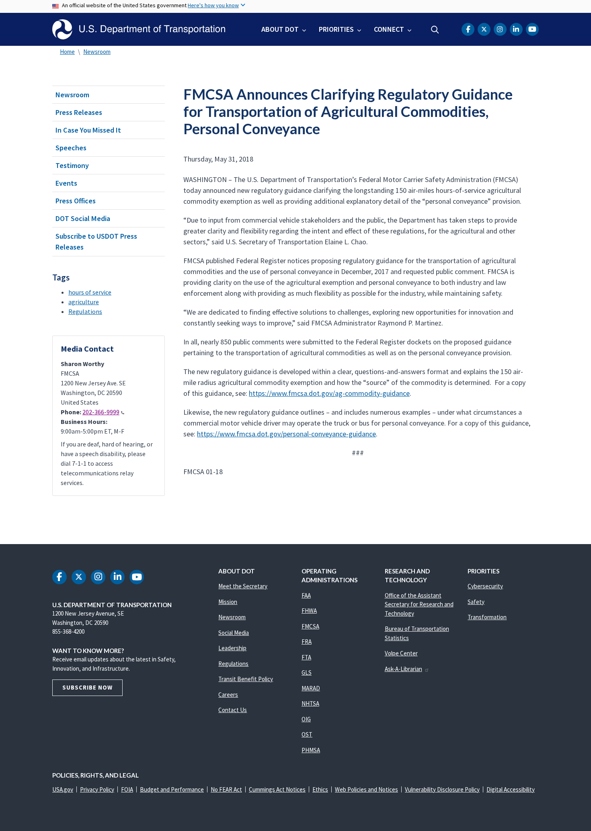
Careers (228, 694)
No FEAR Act (226, 789)
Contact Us (232, 710)
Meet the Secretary (242, 586)
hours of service (89, 292)
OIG (306, 719)
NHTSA (310, 703)
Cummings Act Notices (277, 789)
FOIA (127, 789)
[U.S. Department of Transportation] (138, 29)
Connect (389, 29)
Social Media (233, 633)
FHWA (309, 610)
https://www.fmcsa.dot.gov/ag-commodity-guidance (329, 393)
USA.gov (62, 789)
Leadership (232, 648)
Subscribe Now (87, 687)
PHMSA (311, 750)
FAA (306, 595)
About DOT (280, 29)
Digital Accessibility (510, 789)
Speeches (70, 147)
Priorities (336, 29)
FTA (306, 657)
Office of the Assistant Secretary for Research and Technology (419, 604)
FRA (307, 641)
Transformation (487, 617)
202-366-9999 (100, 412)
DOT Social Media (82, 218)
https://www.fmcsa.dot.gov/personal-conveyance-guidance (286, 433)
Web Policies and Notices (366, 789)
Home (67, 51)
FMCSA (310, 626)
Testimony (72, 165)
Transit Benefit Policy (245, 679)
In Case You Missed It (88, 130)
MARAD (311, 688)
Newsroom (97, 51)
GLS (307, 672)
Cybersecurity (485, 586)
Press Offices (75, 200)
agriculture (83, 302)
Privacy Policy (97, 789)
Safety (476, 602)
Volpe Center (401, 653)
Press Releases (78, 112)
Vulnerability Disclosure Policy (442, 789)
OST (307, 734)
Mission (227, 602)
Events (66, 183)
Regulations (85, 311)
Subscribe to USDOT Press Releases (96, 241)
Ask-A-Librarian (403, 669)
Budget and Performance (172, 789)
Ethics (320, 789)
